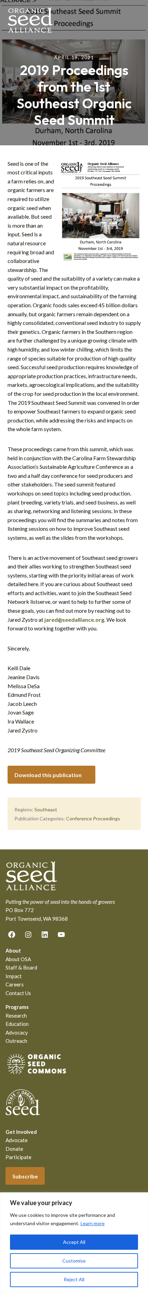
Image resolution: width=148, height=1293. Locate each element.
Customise (74, 1261)
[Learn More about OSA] (36, 1075)
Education (17, 1024)
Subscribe (25, 1176)
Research (16, 1015)
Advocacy (17, 1032)
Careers (15, 984)
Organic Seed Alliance (30, 20)
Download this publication (48, 775)
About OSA (18, 959)
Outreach (16, 1041)
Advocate (17, 1140)
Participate (18, 1157)
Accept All (74, 1242)
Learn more (93, 1223)
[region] (74, 1242)
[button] (136, 19)
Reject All (74, 1279)
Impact (14, 976)
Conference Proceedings (93, 818)
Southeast (45, 809)
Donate (14, 1149)
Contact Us (18, 993)
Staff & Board (21, 967)
